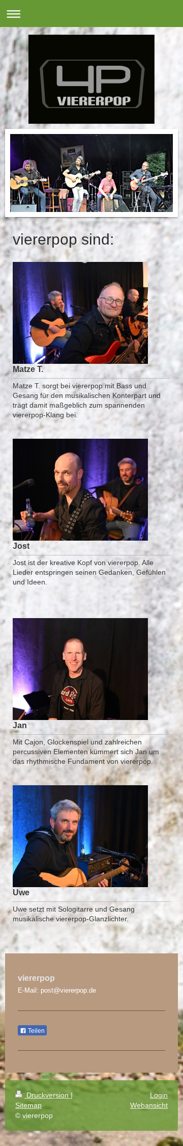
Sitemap (28, 1105)
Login (159, 1095)
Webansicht (149, 1105)
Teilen (35, 1030)
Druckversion (47, 1095)
